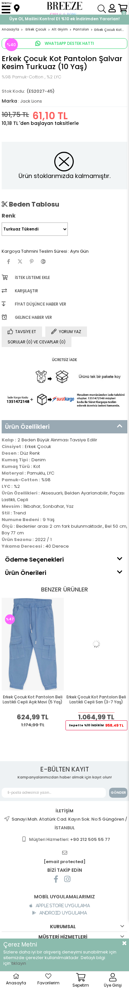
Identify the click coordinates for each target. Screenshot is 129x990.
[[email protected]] (64, 853)
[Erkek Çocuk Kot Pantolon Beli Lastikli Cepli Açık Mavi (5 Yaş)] (33, 644)
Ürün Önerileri (25, 573)
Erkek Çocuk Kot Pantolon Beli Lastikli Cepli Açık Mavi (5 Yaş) (33, 699)
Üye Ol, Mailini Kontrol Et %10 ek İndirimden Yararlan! (64, 19)
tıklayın (19, 963)
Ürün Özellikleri (27, 426)
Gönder (118, 792)
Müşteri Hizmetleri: (69, 839)
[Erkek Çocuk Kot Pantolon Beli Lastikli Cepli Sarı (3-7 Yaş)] (96, 644)
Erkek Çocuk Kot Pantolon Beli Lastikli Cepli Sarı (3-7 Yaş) (96, 699)
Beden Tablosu (33, 204)
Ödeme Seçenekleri (34, 559)
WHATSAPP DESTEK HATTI (69, 43)
